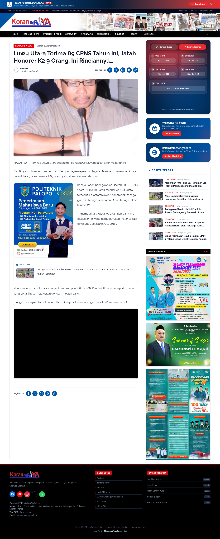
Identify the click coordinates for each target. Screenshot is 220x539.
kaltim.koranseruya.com (176, 148)
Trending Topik (153, 497)
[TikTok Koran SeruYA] (35, 494)
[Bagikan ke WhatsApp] (122, 70)
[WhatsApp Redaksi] (42, 494)
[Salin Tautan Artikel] (135, 70)
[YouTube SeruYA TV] (20, 494)
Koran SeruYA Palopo (156, 491)
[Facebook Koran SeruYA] (12, 494)
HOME (15, 34)
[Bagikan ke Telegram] (129, 70)
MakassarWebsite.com (113, 531)
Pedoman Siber (206, 11)
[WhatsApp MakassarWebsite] (125, 531)
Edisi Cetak (182, 11)
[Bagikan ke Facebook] (109, 70)
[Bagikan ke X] (116, 70)
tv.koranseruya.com (174, 122)
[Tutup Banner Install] (211, 4)
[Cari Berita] (207, 34)
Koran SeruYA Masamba (157, 503)
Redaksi (193, 11)
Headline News (23, 46)
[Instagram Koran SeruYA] (27, 494)
